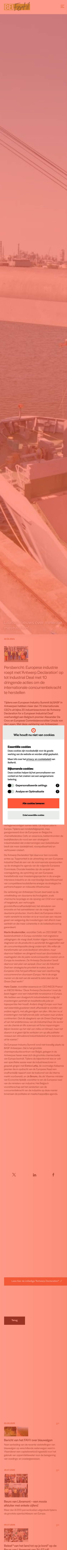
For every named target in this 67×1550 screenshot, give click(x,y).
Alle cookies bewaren (33, 803)
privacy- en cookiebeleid (38, 759)
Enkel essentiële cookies (33, 815)
